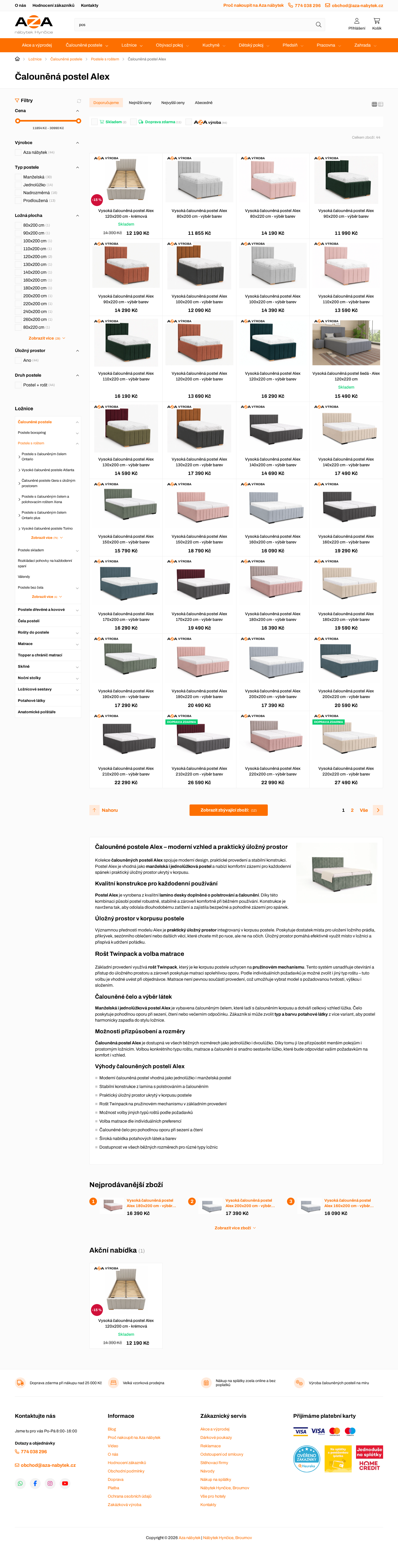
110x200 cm (37, 248)
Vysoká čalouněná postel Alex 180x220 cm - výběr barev (346, 617)
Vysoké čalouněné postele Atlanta (48, 470)
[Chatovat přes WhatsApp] (20, 1483)
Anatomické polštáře (37, 712)
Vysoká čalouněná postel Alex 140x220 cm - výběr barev (346, 462)
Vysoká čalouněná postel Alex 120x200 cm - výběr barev (199, 376)
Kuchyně (211, 45)
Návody (207, 1471)
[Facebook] (35, 1483)
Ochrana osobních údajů (129, 1496)
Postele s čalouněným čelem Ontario (44, 456)
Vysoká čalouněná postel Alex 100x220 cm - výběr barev (273, 299)
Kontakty (89, 5)
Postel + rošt (38, 385)
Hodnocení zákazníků (53, 5)
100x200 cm (37, 241)
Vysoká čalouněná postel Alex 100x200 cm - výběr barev (199, 299)
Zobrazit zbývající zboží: (229, 810)
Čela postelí (29, 621)
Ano (30, 360)
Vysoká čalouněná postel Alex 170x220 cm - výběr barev (199, 617)
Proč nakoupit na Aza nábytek (253, 5)
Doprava (115, 1479)
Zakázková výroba (124, 1505)
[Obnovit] (79, 101)
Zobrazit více (44, 338)
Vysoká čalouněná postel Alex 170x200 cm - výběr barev (126, 617)
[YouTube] (65, 1483)
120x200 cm (37, 256)
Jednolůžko (37, 184)
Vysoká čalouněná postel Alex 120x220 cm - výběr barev (273, 376)
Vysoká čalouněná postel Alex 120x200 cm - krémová (126, 213)
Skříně (24, 666)
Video (113, 1446)
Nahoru (110, 810)
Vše (364, 810)
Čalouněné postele (84, 45)
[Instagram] (50, 1483)
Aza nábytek (38, 152)
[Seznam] (380, 104)
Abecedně (204, 102)
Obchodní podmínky (126, 1471)
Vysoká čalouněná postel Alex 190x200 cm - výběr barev (126, 694)
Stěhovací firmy (214, 1463)
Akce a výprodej (37, 45)
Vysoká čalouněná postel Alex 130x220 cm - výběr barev (199, 462)
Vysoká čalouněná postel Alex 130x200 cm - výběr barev (126, 462)
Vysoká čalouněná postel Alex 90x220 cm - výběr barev (126, 299)
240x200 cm (37, 311)
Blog (112, 1429)
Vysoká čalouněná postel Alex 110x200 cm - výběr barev (346, 299)
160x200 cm (37, 280)
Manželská (37, 177)
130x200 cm (37, 264)
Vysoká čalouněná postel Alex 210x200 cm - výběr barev (126, 771)
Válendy (24, 577)
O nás (20, 5)
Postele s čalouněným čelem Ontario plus (44, 515)
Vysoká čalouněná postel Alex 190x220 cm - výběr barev (199, 694)
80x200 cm (36, 225)
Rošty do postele (33, 632)
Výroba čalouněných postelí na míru (339, 1383)
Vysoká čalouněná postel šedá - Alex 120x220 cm (346, 376)
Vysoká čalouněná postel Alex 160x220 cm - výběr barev (346, 539)
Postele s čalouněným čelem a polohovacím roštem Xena (45, 499)
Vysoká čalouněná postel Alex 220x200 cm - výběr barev (273, 771)
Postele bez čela (30, 587)
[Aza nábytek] (34, 24)
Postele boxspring (32, 433)
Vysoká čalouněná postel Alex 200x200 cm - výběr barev (273, 694)
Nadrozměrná (39, 192)
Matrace (25, 644)
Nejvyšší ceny (173, 102)
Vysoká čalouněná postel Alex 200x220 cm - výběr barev (346, 694)
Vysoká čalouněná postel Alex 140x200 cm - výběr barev (273, 462)
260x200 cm (37, 319)
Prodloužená (38, 200)
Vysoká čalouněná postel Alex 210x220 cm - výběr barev (199, 771)
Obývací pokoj (169, 45)
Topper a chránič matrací (40, 655)
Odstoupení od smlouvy (221, 1454)
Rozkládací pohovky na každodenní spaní (45, 563)
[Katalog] (374, 104)
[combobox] (199, 24)
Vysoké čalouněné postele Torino (47, 528)
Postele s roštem (105, 59)
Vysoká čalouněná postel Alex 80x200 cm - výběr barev (199, 213)
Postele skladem (31, 550)
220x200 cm (37, 303)
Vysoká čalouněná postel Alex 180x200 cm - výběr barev (273, 617)
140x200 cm (37, 272)
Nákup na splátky (215, 1479)
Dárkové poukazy (216, 1437)
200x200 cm (37, 296)
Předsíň (290, 45)
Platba (113, 1488)
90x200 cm (36, 233)
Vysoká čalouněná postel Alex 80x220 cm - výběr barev (273, 213)
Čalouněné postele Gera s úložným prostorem (48, 483)
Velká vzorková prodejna (143, 1383)
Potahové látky (31, 701)
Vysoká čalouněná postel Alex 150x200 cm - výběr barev (126, 539)
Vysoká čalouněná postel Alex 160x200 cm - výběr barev (273, 539)
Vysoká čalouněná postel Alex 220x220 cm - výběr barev (346, 771)
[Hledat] (318, 24)
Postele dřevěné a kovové (41, 610)
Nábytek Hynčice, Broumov (224, 1488)
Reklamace (210, 1446)
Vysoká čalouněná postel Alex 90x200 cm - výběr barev (346, 213)
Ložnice (129, 45)
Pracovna (326, 45)
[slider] (17, 120)
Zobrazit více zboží (233, 1228)
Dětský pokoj (251, 45)
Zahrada (362, 45)
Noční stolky (29, 678)
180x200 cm (37, 288)
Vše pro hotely (213, 1496)
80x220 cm (36, 327)
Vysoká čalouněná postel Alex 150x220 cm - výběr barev (199, 539)
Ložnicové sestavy (35, 689)
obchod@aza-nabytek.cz (357, 5)
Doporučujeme (106, 102)
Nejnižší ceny (140, 102)
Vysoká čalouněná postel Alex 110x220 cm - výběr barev (126, 376)
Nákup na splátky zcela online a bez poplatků (246, 1383)
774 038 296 (308, 5)
